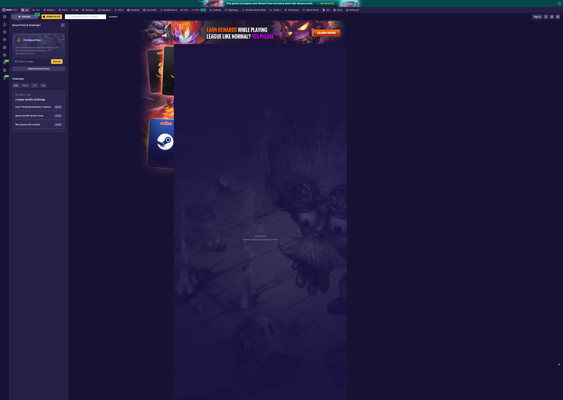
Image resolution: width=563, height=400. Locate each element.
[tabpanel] (38, 111)
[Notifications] (546, 16)
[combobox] (85, 16)
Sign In (537, 17)
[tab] (16, 85)
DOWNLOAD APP (53, 17)
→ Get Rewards (325, 3)
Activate (57, 61)
